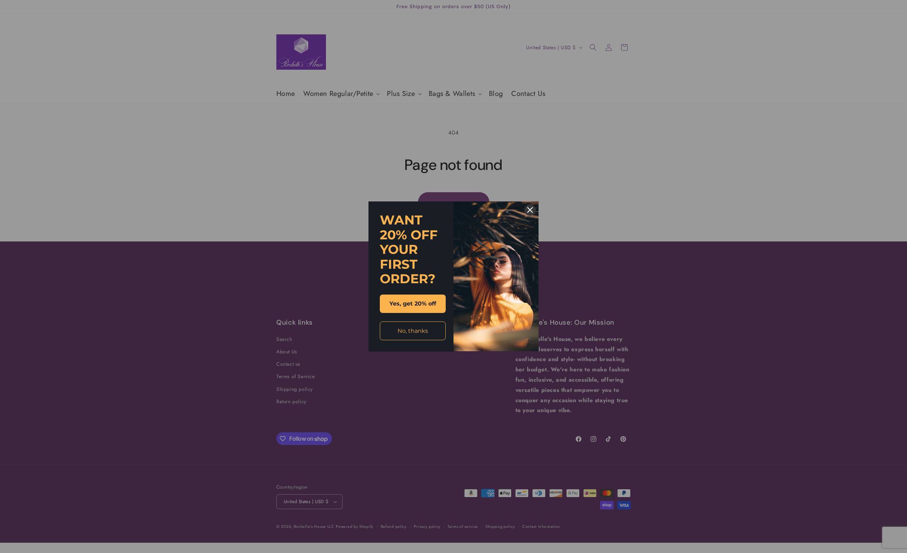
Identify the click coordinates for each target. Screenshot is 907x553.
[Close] (530, 209)
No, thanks (413, 330)
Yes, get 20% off (412, 303)
